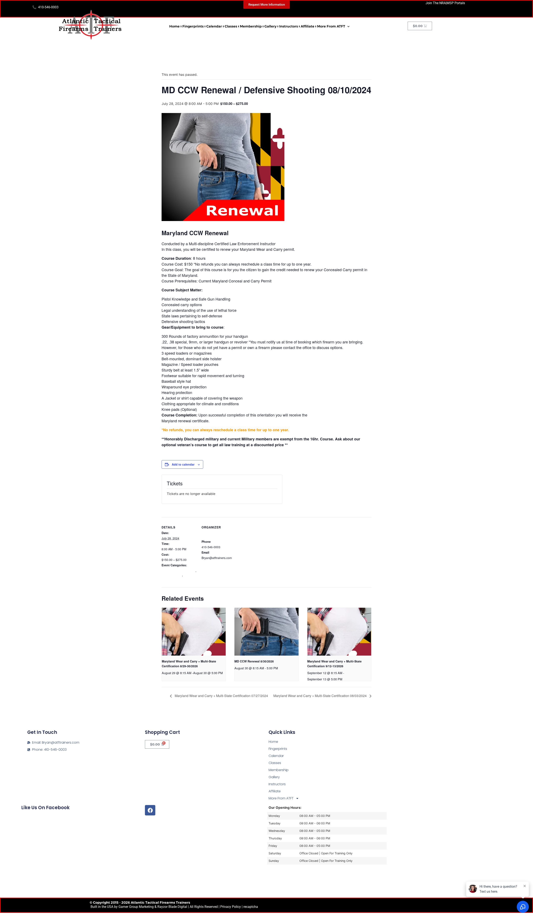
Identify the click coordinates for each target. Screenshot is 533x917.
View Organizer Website (217, 563)
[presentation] (194, 632)
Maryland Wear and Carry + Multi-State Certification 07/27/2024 (221, 695)
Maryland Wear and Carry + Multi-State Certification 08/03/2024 (320, 695)
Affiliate (307, 26)
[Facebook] (150, 810)
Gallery (270, 26)
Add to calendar (183, 464)
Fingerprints (193, 26)
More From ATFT (331, 26)
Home (174, 26)
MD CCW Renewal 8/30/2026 (254, 661)
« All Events (171, 61)
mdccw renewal (172, 575)
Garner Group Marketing (136, 907)
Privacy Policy (230, 907)
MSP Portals (456, 3)
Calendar (214, 26)
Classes (231, 26)
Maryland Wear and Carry (179, 570)
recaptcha (250, 907)
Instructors (288, 26)
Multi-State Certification (176, 577)
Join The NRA (436, 3)
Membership (251, 26)
